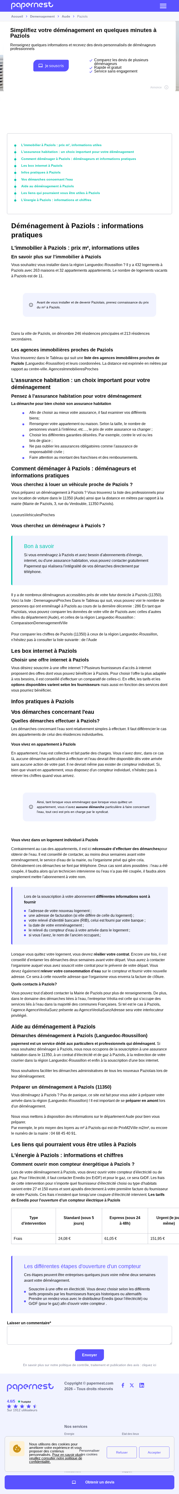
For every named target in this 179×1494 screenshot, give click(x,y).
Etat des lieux (130, 1434)
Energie (69, 1434)
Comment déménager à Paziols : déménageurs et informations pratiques (78, 159)
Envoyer (89, 1355)
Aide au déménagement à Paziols (47, 186)
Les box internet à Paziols (41, 165)
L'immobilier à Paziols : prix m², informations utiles (61, 145)
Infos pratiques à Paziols (41, 172)
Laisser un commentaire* (29, 1323)
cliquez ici (149, 1365)
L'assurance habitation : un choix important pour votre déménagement (77, 152)
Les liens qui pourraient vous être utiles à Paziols (60, 193)
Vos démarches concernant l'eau (47, 179)
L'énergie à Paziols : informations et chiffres (56, 200)
